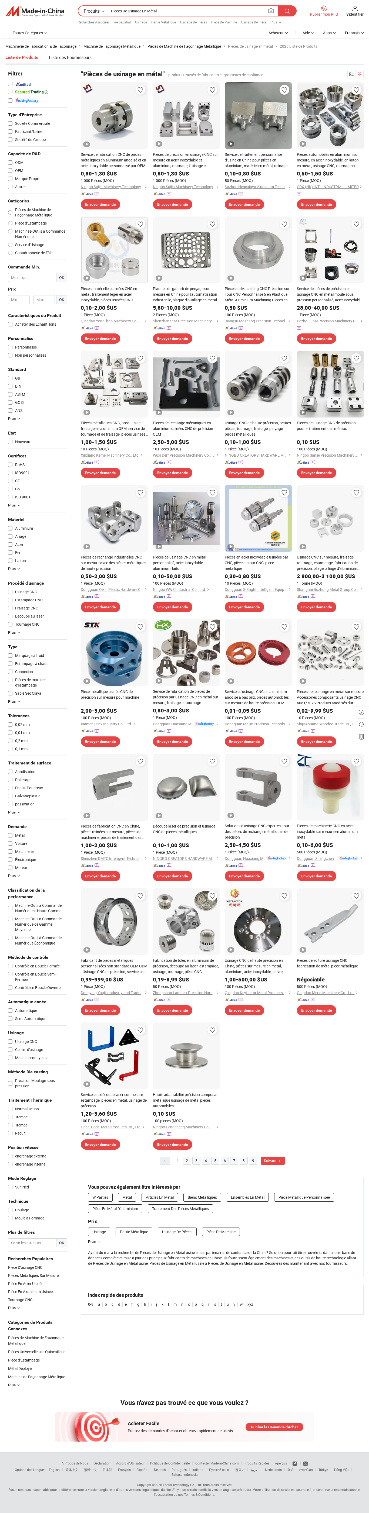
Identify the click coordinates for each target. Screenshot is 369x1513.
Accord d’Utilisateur (130, 1463)
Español (142, 1469)
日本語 (107, 1469)
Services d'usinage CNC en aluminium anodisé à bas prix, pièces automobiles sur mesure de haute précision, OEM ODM (257, 697)
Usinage (141, 22)
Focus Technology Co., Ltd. (182, 1485)
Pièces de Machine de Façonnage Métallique (35, 1340)
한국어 (240, 1469)
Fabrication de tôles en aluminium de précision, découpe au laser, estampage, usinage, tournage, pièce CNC (186, 966)
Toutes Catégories (28, 32)
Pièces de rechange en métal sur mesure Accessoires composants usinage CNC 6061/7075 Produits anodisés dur (330, 697)
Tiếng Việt (341, 1469)
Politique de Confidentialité (170, 1463)
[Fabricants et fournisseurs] (34, 11)
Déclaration (102, 1463)
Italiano (197, 1469)
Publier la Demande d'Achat (274, 1427)
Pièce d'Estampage (24, 1360)
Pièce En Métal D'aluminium (115, 1208)
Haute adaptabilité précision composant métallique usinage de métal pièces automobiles (186, 1100)
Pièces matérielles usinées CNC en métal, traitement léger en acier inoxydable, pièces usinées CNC (109, 294)
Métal (127, 1197)
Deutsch (160, 1469)
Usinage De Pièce (253, 22)
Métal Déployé (20, 1368)
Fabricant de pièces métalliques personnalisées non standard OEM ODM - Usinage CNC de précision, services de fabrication (114, 966)
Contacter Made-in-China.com (217, 1463)
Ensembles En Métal (247, 1197)
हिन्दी (290, 1469)
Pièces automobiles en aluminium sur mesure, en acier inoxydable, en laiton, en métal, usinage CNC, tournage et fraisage (328, 160)
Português (179, 1469)
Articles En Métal (160, 1197)
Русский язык (219, 1469)
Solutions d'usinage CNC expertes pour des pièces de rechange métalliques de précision (257, 831)
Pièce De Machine (224, 22)
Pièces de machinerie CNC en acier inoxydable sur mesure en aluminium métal (327, 831)
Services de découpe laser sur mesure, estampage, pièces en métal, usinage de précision (114, 1100)
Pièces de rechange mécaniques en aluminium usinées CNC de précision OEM (183, 428)
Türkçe (323, 1469)
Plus (92, 1241)
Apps (327, 32)
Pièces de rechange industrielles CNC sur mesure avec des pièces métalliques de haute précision (113, 562)
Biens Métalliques (202, 1197)
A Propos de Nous (75, 1463)
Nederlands (273, 1469)
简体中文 (71, 1469)
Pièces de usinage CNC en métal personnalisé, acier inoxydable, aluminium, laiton (179, 562)
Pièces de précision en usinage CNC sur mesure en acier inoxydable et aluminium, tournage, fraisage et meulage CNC (185, 160)
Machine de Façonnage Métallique (36, 1376)
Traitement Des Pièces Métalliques (180, 1208)
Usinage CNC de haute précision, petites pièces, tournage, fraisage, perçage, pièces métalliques (258, 428)
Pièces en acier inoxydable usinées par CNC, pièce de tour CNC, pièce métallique (256, 562)
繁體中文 (90, 1469)
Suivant (270, 1160)
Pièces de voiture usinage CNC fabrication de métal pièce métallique (327, 963)
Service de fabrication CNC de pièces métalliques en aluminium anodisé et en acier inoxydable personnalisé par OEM (113, 160)
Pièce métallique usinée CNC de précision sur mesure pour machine (110, 694)
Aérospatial (122, 22)
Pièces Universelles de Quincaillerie (36, 1351)
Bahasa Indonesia (185, 1474)
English (54, 1469)
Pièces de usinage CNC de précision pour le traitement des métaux (326, 425)
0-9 (90, 1304)
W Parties (100, 1197)
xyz (250, 1304)
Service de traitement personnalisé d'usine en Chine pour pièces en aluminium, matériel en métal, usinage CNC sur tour (256, 160)
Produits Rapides (256, 1463)
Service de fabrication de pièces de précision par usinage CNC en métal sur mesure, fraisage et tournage (185, 697)
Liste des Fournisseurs (70, 57)
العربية (254, 1469)
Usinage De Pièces (193, 22)
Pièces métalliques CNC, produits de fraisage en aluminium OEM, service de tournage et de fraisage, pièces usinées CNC (113, 428)
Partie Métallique (163, 22)
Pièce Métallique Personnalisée (304, 1197)
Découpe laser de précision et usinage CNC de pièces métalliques (184, 828)
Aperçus (281, 1463)
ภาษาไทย (306, 1469)
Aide (306, 32)
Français (124, 1469)
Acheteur (276, 32)
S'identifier (355, 14)
